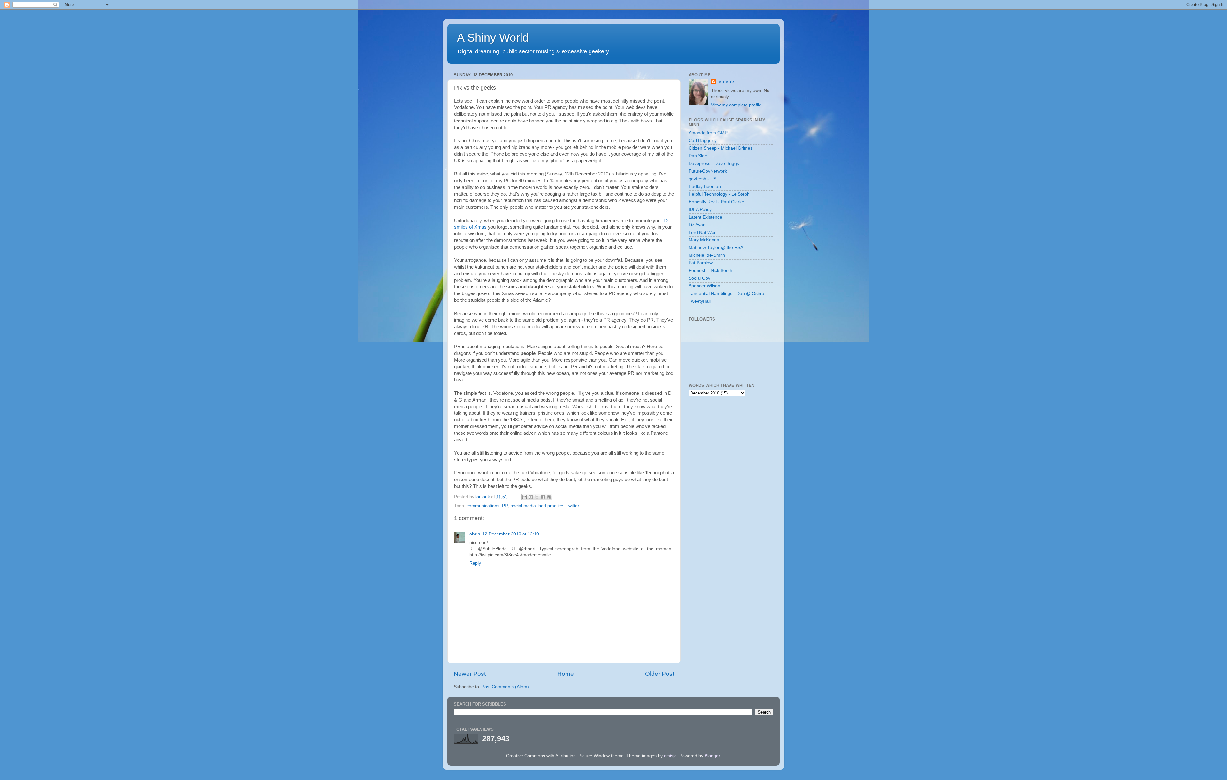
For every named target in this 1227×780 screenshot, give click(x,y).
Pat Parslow (701, 263)
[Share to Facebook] (543, 497)
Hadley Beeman (705, 186)
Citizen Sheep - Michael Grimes (720, 148)
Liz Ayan (697, 224)
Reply (475, 563)
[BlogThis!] (531, 497)
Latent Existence (705, 217)
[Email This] (524, 497)
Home (565, 673)
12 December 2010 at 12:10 (510, 534)
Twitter (572, 505)
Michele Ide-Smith (707, 255)
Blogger (712, 755)
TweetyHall (700, 301)
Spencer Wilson (704, 286)
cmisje (670, 755)
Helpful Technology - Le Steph (719, 194)
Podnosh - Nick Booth (710, 270)
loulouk (725, 82)
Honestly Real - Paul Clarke (716, 201)
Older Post (659, 673)
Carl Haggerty (703, 140)
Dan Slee (698, 155)
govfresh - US (702, 178)
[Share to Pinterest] (549, 497)
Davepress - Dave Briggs (714, 163)
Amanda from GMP (708, 132)
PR (505, 505)
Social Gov (699, 278)
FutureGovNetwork (708, 171)
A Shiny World (493, 37)
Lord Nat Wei (702, 232)
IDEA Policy (700, 209)
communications (483, 505)
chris (474, 534)
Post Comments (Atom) (505, 686)
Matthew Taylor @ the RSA (716, 247)
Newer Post (470, 673)
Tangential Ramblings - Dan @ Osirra (726, 293)
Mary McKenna (704, 240)
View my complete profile (736, 105)
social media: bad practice (537, 505)
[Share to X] (537, 497)
